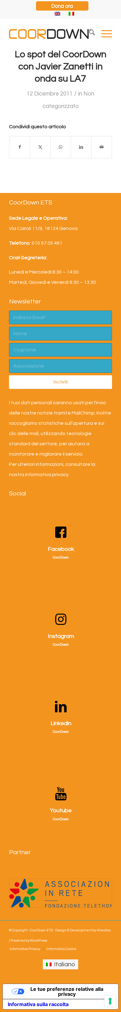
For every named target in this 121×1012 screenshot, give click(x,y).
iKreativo (104, 930)
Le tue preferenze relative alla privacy (66, 991)
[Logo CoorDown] (50, 33)
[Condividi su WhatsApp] (61, 147)
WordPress (38, 940)
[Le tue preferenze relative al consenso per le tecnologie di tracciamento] (110, 1001)
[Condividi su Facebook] (19, 147)
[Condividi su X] (40, 147)
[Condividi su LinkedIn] (81, 147)
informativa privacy (46, 474)
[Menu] (103, 33)
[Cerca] (89, 33)
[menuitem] (62, 4)
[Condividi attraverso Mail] (102, 147)
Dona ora (62, 6)
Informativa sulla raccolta (38, 1004)
